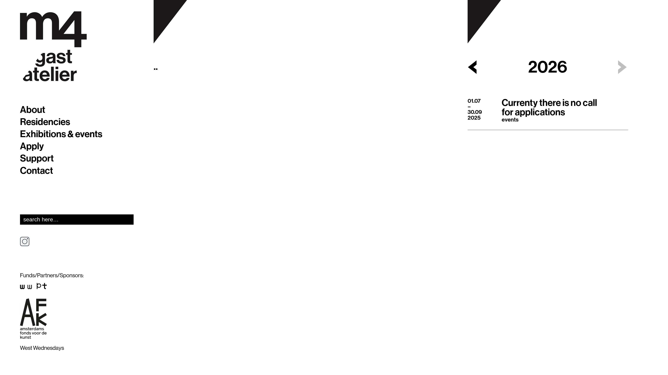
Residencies (45, 122)
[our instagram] (27, 243)
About (32, 110)
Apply (32, 146)
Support (37, 158)
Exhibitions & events (61, 134)
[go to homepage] (53, 46)
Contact (36, 171)
